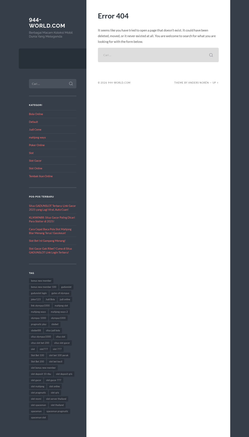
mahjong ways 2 (59, 311)
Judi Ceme (35, 129)
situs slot (60, 336)
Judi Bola (50, 299)
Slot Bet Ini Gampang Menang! (47, 240)
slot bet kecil (55, 361)
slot (33, 349)
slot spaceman (38, 405)
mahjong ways (37, 137)
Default (33, 121)
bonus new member (41, 280)
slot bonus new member (43, 367)
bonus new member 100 (43, 286)
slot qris (55, 392)
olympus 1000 (38, 318)
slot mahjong (37, 386)
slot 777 (57, 349)
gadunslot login (39, 293)
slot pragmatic (38, 392)
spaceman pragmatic (57, 411)
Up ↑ (216, 82)
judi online (65, 299)
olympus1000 (58, 318)
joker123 (36, 299)
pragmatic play (38, 324)
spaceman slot (38, 417)
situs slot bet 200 (40, 342)
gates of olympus (60, 293)
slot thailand (57, 405)
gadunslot (66, 286)
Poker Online (37, 145)
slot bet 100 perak (58, 355)
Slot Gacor (35, 160)
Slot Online (35, 168)
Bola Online (36, 114)
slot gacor (36, 380)
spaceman (36, 411)
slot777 (44, 349)
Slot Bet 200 (37, 361)
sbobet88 (36, 330)
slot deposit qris (64, 373)
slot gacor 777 (53, 380)
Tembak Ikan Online (41, 176)
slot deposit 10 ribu (41, 373)
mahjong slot (61, 305)
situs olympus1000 (41, 336)
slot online (54, 386)
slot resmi (36, 398)
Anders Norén (198, 82)
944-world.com (47, 22)
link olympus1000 (40, 305)
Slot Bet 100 (37, 355)
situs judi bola (53, 330)
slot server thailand (56, 398)
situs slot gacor (62, 342)
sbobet (55, 324)
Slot (31, 153)
